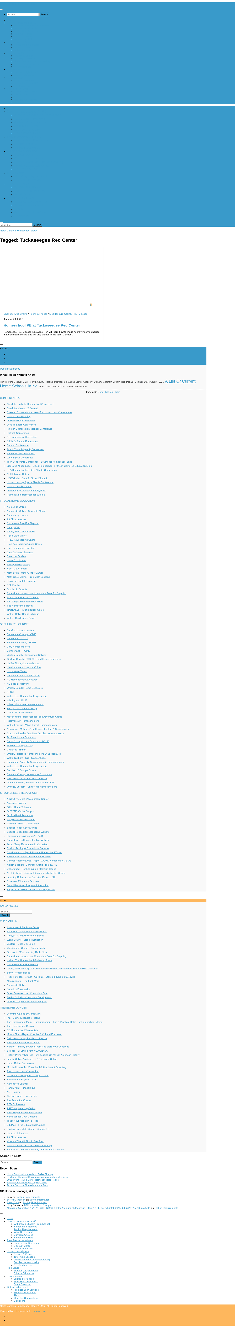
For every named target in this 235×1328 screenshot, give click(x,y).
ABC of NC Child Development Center (28, 798)
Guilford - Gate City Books (21, 943)
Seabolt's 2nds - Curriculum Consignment (29, 997)
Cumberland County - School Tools (26, 948)
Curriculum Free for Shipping (23, 523)
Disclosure (19, 102)
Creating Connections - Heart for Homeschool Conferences (39, 412)
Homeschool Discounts (26, 44)
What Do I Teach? (23, 33)
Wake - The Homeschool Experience (27, 696)
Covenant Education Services (23, 881)
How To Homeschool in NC (21, 22)
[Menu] (1, 9)
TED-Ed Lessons (16, 1104)
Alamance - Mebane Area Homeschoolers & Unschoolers (38, 729)
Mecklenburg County (60, 313)
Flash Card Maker (16, 535)
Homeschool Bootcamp (19, 486)
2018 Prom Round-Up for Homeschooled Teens (33, 1179)
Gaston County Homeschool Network (27, 655)
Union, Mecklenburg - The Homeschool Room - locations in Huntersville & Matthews (53, 968)
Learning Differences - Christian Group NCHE (31, 877)
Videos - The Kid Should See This (25, 1141)
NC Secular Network (18, 683)
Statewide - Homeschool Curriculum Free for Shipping (36, 593)
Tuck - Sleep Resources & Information (27, 844)
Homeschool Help (23, 39)
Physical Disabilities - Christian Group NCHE (31, 889)
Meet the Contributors (26, 99)
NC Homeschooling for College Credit (28, 1075)
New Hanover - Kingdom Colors (24, 667)
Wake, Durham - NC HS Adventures (26, 757)
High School (13, 69)
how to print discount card (14, 382)
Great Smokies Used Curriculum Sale (27, 993)
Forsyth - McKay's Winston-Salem (25, 935)
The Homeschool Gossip (20, 1026)
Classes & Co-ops (23, 55)
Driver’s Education (24, 75)
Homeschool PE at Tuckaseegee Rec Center (42, 325)
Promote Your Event (25, 94)
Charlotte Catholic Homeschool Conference (30, 404)
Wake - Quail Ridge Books (21, 618)
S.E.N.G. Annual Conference (22, 441)
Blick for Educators (17, 1133)
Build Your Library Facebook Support (27, 778)
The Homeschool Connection (23, 1071)
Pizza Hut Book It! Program (21, 581)
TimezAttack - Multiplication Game (25, 609)
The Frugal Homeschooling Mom (25, 601)
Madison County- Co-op (20, 745)
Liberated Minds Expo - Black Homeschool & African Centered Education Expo (49, 465)
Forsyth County (36, 382)
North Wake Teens (17, 671)
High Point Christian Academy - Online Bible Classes (35, 1149)
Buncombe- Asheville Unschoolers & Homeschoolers (35, 762)
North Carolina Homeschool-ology (18, 3)
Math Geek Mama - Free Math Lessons (28, 576)
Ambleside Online (16, 506)
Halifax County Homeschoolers (23, 663)
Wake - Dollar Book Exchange (23, 614)
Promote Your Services (26, 91)
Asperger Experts (16, 803)
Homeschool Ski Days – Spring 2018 (27, 1182)
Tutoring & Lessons (24, 58)
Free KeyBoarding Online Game (24, 544)
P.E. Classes (80, 313)
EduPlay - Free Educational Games (26, 1124)
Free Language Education (21, 548)
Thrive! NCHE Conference (21, 453)
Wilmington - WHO (17, 700)
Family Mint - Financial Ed (21, 531)
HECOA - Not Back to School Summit (27, 478)
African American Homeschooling (32, 61)
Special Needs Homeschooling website (28, 831)
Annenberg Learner (17, 515)
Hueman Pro (39, 1311)
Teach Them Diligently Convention (25, 449)
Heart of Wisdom (16, 560)
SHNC (10, 692)
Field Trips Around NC (26, 83)
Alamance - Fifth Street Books (23, 927)
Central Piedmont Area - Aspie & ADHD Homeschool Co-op (39, 860)
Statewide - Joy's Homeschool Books (27, 931)
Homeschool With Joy (18, 416)
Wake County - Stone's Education (25, 939)
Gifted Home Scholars (19, 807)
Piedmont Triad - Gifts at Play (23, 823)
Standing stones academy (79, 382)
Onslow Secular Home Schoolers (25, 687)
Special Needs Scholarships (22, 827)
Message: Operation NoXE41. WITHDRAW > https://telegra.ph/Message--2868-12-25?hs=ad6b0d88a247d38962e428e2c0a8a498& (78, 1208)
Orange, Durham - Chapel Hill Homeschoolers (32, 786)
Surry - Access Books (18, 972)
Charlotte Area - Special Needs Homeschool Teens (34, 852)
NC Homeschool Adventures (22, 679)
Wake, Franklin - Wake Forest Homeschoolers (32, 725)
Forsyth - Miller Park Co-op (22, 708)
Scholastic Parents (17, 589)
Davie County (150, 382)
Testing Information (55, 382)
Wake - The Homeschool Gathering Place (29, 960)
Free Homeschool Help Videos (23, 1042)
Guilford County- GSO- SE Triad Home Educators (34, 659)
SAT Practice (14, 585)
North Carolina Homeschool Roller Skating (30, 1174)
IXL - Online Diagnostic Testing (23, 1017)
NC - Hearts (13, 1092)
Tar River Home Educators (21, 737)
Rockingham (127, 382)
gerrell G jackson (16, 1199)
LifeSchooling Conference (21, 420)
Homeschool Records (25, 28)
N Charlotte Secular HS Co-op (23, 675)
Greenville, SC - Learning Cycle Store (27, 952)
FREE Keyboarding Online (21, 539)
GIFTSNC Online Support (21, 811)
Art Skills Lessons (16, 519)
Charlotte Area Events (15, 313)
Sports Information (24, 80)
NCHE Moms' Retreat (18, 474)
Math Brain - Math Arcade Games (25, 572)
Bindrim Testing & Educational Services (28, 848)
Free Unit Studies (16, 556)
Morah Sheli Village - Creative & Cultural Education (34, 1034)
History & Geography (18, 564)
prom (41, 386)
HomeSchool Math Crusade (22, 1116)
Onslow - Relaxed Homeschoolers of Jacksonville (34, 753)
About (17, 97)
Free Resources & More (20, 42)
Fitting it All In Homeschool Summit (26, 494)
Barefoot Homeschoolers (20, 630)
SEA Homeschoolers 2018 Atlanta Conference (32, 470)
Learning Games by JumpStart (23, 1013)
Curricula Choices (23, 36)
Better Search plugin (109, 392)
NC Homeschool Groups (37, 1205)
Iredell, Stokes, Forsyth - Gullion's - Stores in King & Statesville (41, 976)
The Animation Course (19, 1100)
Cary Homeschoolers (18, 646)
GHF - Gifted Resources (20, 815)
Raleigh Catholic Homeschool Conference (29, 428)
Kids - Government (17, 568)
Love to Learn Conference (21, 424)
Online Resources (23, 50)
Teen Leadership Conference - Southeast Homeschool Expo (39, 461)
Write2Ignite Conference (20, 457)
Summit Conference (18, 445)
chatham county (111, 382)
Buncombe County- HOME (21, 634)
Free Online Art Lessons (20, 552)
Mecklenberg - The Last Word (23, 981)
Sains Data (13, 1202)
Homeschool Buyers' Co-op (22, 1079)
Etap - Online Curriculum (20, 1063)
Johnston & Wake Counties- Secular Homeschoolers (35, 733)
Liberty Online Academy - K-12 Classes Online (32, 1059)
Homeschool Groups (18, 53)
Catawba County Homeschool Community (29, 774)
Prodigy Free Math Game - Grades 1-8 (28, 1129)
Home (10, 20)
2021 (161, 382)
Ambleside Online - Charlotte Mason (26, 511)
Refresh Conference (18, 433)
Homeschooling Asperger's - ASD (25, 836)
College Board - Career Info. (22, 1096)
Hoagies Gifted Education (21, 819)
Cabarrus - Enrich (16, 749)
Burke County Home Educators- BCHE (28, 741)
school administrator (76, 386)
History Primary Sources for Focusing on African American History (43, 1054)
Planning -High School (26, 72)
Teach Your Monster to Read (23, 597)
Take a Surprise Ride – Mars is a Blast (27, 1185)
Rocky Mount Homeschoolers (23, 720)
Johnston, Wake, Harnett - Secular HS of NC (31, 782)
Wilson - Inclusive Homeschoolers (25, 704)
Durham (98, 382)
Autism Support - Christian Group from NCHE (32, 864)
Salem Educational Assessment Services (29, 856)
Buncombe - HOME (17, 638)
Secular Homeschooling (27, 64)
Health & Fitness (38, 313)
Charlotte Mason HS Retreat (22, 408)
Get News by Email (17, 88)
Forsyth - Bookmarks (18, 989)
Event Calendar (22, 86)
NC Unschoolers (22, 66)
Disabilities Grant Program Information (28, 885)
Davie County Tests (55, 386)
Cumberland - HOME (18, 650)
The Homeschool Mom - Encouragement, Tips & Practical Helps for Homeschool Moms (54, 1022)
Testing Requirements (26, 31)
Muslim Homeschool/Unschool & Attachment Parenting (36, 1067)
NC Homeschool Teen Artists (22, 1030)
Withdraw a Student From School (32, 25)
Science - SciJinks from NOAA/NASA (27, 1050)
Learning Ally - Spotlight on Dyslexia (26, 490)
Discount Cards (22, 47)
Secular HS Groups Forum (21, 770)
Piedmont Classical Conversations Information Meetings (37, 1177)
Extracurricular (15, 77)
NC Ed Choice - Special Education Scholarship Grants (36, 873)
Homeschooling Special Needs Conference (30, 482)
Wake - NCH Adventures (20, 712)
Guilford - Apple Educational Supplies (27, 1001)
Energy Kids (13, 527)
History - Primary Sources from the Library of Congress (38, 1046)
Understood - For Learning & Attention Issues (31, 868)
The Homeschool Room (20, 605)
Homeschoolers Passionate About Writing (29, 1145)
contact (139, 382)
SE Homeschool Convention (22, 437)
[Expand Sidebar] (1, 344)
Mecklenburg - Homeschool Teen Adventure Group (34, 716)
